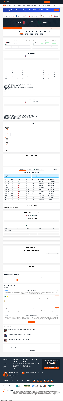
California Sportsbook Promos (10, 280)
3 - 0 (20, 181)
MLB (4, 5)
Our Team (5, 365)
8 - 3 (20, 183)
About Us (6, 359)
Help (12, 380)
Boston (18, 22)
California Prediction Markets (23, 280)
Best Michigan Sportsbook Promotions (42, 277)
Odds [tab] (50, 28)
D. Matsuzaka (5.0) (41, 191)
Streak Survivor (36, 362)
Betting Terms (55, 169)
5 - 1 (20, 189)
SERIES (42, 169)
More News (57, 326)
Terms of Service (26, 380)
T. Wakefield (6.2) (41, 199)
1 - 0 (20, 197)
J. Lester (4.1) (40, 193)
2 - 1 (20, 187)
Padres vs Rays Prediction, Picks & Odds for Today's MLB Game (19, 334)
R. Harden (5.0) (51, 185)
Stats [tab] (12, 28)
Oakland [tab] (36, 55)
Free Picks (19, 5)
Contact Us (5, 362)
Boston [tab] (28, 55)
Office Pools (35, 365)
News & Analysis (42, 5)
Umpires (41, 34)
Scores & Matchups (11, 5)
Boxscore (21, 34)
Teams (55, 5)
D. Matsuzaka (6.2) (41, 187)
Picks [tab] (31, 28)
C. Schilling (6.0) (41, 195)
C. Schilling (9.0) (41, 197)
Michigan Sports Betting (9, 277)
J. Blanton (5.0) (51, 193)
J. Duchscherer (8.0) (51, 181)
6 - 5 (20, 191)
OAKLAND (36, 215)
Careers (5, 363)
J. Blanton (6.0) (51, 187)
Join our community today (51, 367)
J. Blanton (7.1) (50, 197)
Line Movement (53, 46)
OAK (12, 181)
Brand (4, 366)
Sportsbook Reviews (17, 363)
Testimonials (6, 367)
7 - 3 (20, 195)
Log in (53, 1)
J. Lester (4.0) (40, 189)
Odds (24, 5)
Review (57, 290)
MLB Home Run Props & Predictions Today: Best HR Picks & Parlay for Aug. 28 (21, 329)
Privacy (17, 380)
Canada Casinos (26, 365)
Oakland (44, 22)
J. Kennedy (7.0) (51, 199)
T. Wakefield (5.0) (41, 183)
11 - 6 (20, 193)
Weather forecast (30, 25)
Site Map (6, 380)
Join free (47, 1)
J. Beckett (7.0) (40, 181)
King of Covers (35, 363)
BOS (12, 193)
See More (31, 322)
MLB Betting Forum (31, 350)
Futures (35, 5)
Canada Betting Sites (27, 363)
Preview (31, 34)
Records (26, 34)
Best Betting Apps (27, 366)
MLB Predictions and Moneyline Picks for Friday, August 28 (18, 339)
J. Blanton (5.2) (51, 191)
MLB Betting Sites (30, 277)
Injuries (36, 34)
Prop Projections (29, 5)
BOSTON (29, 215)
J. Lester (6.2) (40, 185)
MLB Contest (49, 5)
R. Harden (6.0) (51, 183)
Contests (35, 359)
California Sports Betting (20, 277)
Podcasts (15, 366)
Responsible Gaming (17, 368)
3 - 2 (20, 199)
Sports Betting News (17, 365)
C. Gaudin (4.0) (51, 195)
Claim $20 (57, 9)
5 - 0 (20, 185)
